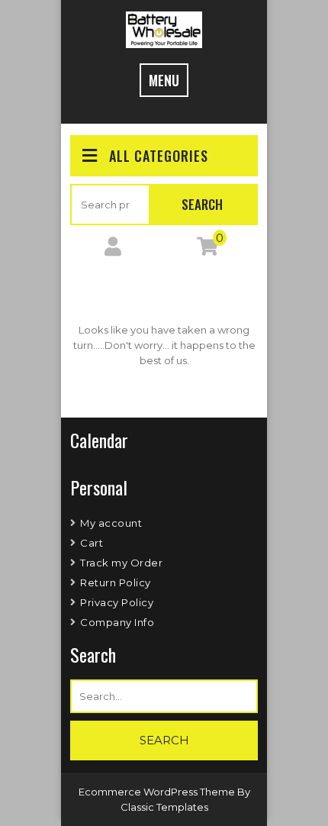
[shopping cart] (207, 250)
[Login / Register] (113, 250)
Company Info (117, 622)
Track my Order (121, 563)
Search (202, 204)
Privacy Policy (116, 602)
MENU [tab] (164, 80)
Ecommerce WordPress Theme (158, 792)
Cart (91, 543)
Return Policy (115, 582)
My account (111, 523)
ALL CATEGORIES (158, 156)
